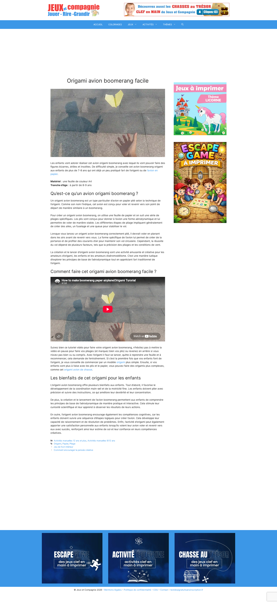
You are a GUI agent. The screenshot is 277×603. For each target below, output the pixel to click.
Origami (57, 443)
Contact (164, 589)
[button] (182, 24)
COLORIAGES (115, 24)
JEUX (130, 24)
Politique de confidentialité (137, 589)
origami (121, 362)
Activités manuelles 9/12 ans (101, 440)
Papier (65, 443)
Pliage (72, 443)
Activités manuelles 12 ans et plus (70, 440)
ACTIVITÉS (148, 24)
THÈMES (167, 24)
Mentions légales (113, 589)
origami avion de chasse (78, 369)
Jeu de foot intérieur (63, 447)
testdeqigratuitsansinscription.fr (186, 589)
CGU (155, 589)
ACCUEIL (98, 24)
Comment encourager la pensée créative (73, 450)
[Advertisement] (107, 56)
